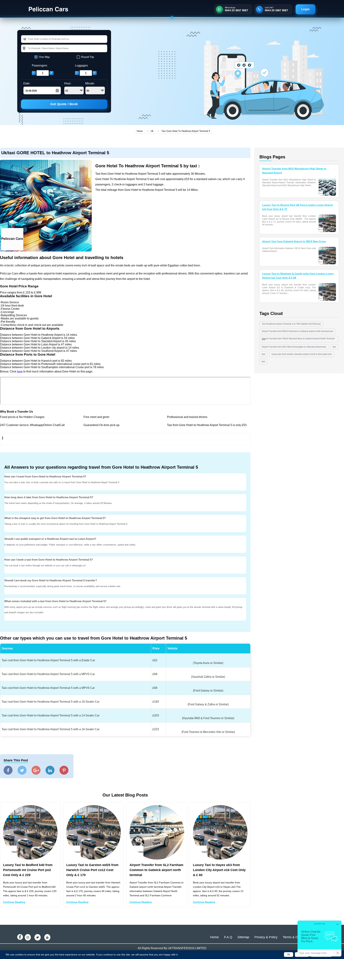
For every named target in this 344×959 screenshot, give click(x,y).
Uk (152, 131)
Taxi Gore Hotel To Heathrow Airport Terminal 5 (185, 131)
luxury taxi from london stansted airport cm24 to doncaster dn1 (302, 354)
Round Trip (87, 56)
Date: (26, 83)
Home (140, 131)
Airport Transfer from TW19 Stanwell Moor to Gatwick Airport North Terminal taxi (298, 339)
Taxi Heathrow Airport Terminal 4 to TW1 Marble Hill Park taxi (291, 324)
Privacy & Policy (266, 937)
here (20, 371)
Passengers (39, 65)
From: (31, 39)
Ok (288, 954)
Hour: (67, 83)
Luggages (81, 65)
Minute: (90, 83)
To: (29, 48)
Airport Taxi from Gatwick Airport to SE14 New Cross (294, 241)
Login (305, 9)
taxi (334, 347)
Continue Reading (14, 902)
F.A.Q (228, 937)
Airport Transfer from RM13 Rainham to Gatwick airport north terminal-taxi (297, 331)
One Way (44, 56)
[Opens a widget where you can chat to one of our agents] (319, 938)
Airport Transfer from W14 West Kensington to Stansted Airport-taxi (294, 347)
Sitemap (243, 937)
